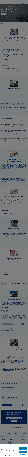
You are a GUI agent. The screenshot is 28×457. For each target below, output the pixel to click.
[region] (14, 450)
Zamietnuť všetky (23, 451)
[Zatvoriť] (25, 446)
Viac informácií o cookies (12, 455)
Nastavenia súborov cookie (22, 455)
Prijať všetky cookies (23, 448)
